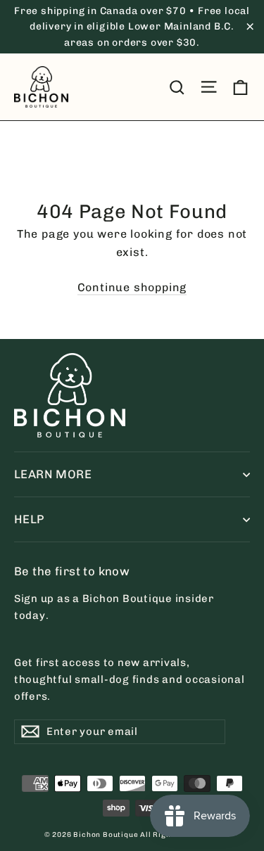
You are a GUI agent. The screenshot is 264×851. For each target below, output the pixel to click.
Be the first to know (72, 571)
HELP (29, 519)
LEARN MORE (53, 474)
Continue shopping (132, 287)
